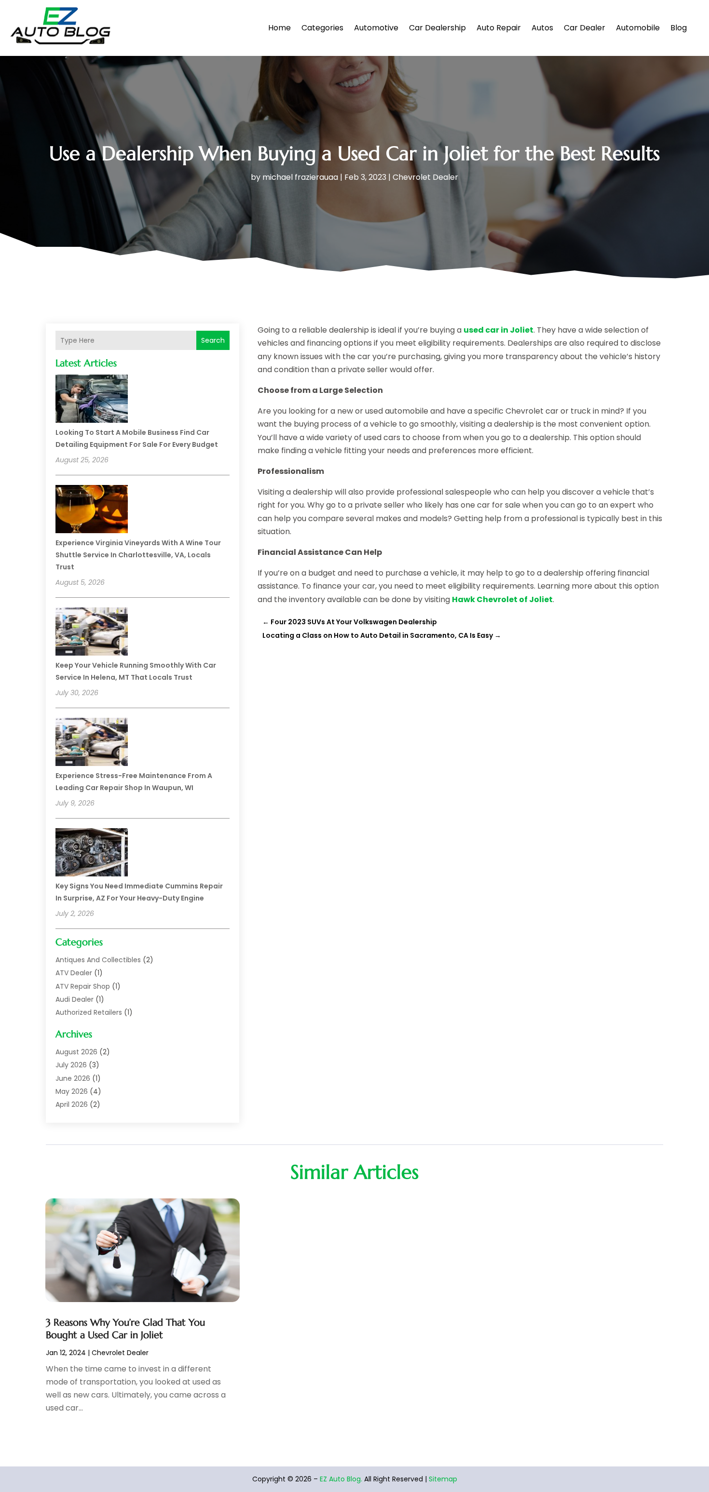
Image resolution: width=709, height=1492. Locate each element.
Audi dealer (74, 999)
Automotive (376, 27)
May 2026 (71, 1091)
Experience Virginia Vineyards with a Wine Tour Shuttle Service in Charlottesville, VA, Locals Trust (138, 555)
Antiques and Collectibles (98, 960)
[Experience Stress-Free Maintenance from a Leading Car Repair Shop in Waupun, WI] (91, 743)
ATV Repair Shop (82, 986)
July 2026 (71, 1065)
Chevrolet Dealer (425, 177)
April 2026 (71, 1104)
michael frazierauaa (300, 177)
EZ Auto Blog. (341, 1479)
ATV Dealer (73, 973)
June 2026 (72, 1078)
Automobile (638, 27)
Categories (322, 27)
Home (279, 27)
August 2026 (76, 1052)
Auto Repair (499, 27)
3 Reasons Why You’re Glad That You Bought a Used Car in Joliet (125, 1329)
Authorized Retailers (88, 1012)
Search (213, 340)
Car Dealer (584, 27)
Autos (542, 27)
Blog (678, 27)
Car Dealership (437, 27)
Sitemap (443, 1479)
